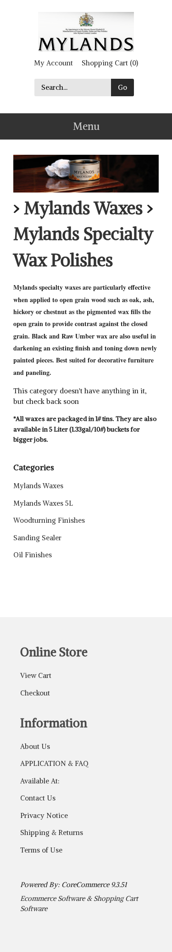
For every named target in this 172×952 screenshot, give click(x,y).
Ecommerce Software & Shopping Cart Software (79, 903)
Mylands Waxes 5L (43, 503)
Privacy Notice (44, 815)
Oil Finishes (32, 554)
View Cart (35, 675)
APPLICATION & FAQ (54, 763)
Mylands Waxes (83, 208)
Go (122, 87)
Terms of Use (41, 850)
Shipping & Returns (51, 832)
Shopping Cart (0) (110, 62)
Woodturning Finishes (49, 520)
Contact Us (37, 798)
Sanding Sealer (37, 537)
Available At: (40, 781)
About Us (35, 746)
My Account (53, 62)
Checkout (35, 693)
